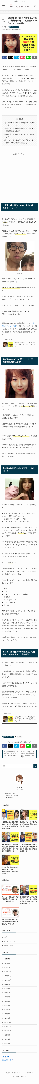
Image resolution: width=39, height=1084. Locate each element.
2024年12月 (7, 971)
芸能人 (19, 736)
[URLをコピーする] (34, 57)
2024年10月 (7, 980)
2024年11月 (7, 976)
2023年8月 (7, 1039)
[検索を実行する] (35, 766)
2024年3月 (7, 1009)
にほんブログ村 (6, 1060)
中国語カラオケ (9, 945)
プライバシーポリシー (20, 1072)
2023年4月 (7, 1043)
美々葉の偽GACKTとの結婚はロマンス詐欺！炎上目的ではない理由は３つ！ (25, 344)
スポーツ (7, 937)
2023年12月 (7, 1022)
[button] (4, 57)
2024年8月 (7, 988)
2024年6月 (7, 997)
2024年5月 (7, 1001)
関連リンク (30, 1072)
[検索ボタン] (35, 6)
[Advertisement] (19, 175)
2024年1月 (7, 1018)
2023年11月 (7, 1026)
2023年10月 (7, 1031)
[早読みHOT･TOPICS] (19, 6)
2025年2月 (7, 967)
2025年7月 (7, 959)
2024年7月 (7, 993)
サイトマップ (9, 1072)
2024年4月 (7, 1005)
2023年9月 (7, 1035)
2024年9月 (7, 984)
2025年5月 (7, 963)
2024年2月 (7, 1014)
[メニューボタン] (3, 6)
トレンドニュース (14, 26)
